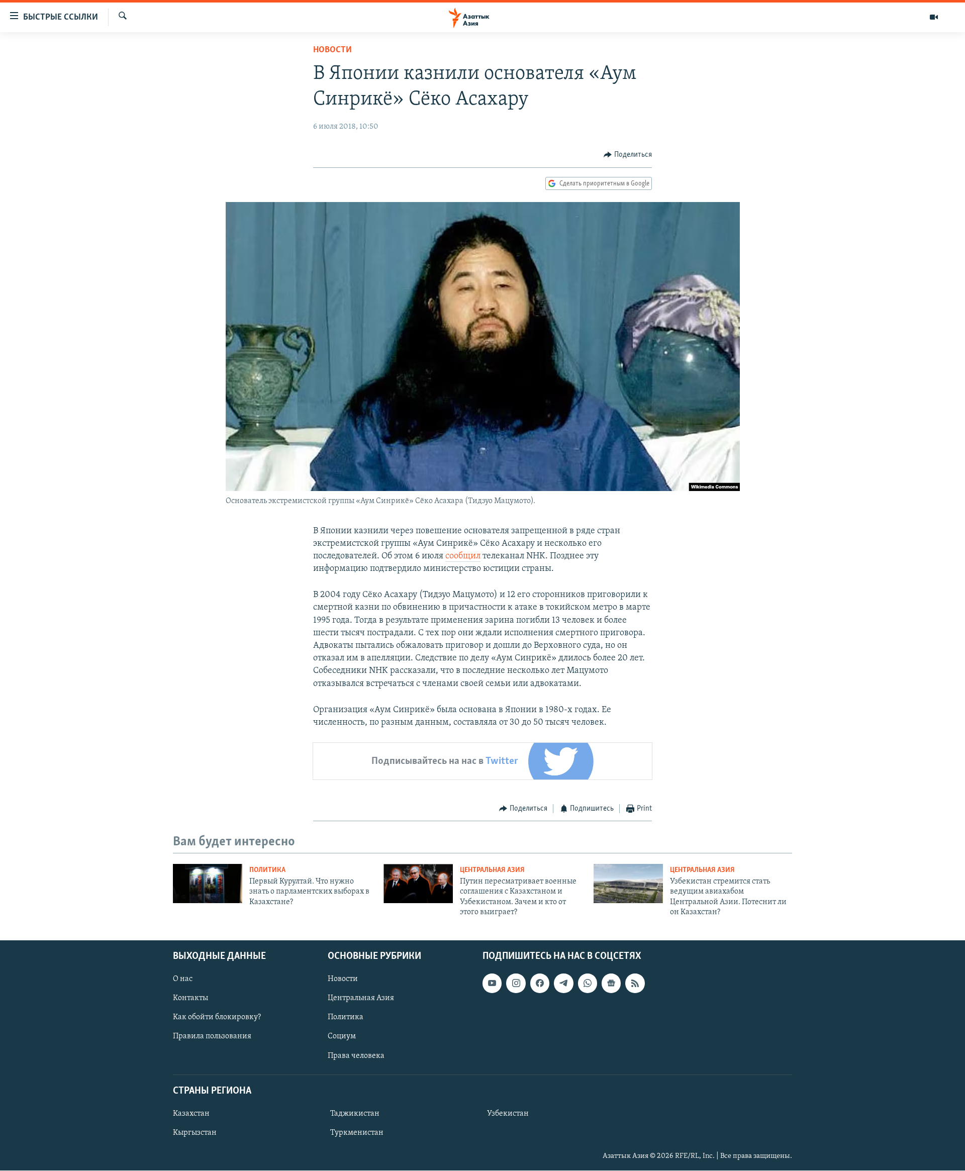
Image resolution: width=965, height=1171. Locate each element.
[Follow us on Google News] (611, 983)
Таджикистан (354, 1114)
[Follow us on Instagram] (515, 983)
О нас (182, 979)
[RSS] (634, 983)
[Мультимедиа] (934, 17)
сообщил (462, 556)
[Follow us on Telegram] (563, 983)
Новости (332, 50)
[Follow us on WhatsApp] (587, 983)
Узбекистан (508, 1114)
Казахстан (191, 1114)
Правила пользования (212, 1037)
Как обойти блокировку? (217, 1018)
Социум (342, 1037)
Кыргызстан (195, 1133)
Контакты (190, 999)
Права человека (356, 1056)
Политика (267, 870)
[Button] (628, 154)
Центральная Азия (492, 870)
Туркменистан (356, 1133)
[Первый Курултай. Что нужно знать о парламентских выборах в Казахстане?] (207, 883)
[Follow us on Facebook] (539, 983)
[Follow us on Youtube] (492, 983)
